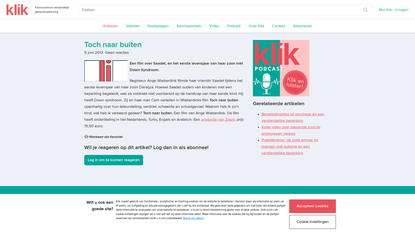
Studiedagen (158, 26)
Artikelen (110, 26)
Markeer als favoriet (105, 137)
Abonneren (302, 26)
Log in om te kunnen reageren (114, 160)
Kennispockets (189, 26)
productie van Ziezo (218, 119)
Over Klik (256, 26)
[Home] (17, 9)
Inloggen (402, 10)
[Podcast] (281, 68)
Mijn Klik (385, 10)
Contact (278, 26)
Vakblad (132, 26)
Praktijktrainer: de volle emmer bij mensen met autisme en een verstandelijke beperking (290, 146)
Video (214, 26)
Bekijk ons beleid (193, 218)
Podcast (234, 26)
